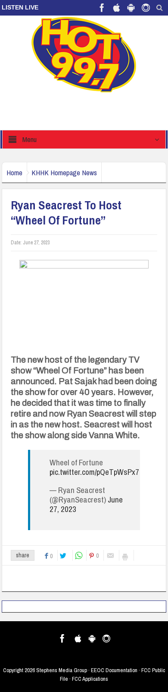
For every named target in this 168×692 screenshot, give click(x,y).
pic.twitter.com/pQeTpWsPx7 (94, 471)
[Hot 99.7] (84, 54)
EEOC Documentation (114, 670)
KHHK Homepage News (64, 172)
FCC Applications (90, 679)
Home (14, 172)
